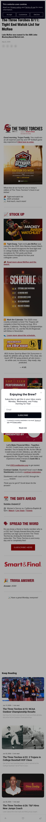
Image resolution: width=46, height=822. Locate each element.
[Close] (41, 393)
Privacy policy (17, 422)
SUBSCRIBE (23, 415)
